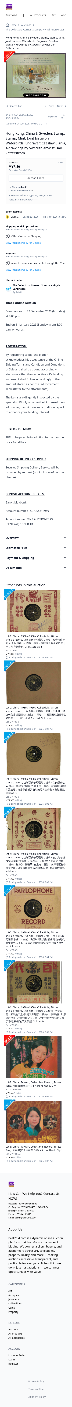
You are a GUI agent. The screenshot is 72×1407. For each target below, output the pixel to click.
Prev (51, 106)
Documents (14, 568)
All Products (15, 1333)
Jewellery (13, 1299)
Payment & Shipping (20, 558)
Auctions (26, 25)
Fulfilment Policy (36, 1396)
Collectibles (15, 1303)
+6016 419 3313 (23, 1214)
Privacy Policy (36, 1381)
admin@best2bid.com (25, 1217)
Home (13, 25)
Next (60, 106)
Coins (11, 1307)
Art (10, 1291)
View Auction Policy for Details (23, 242)
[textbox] (36, 413)
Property (13, 1312)
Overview (12, 538)
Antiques (13, 1295)
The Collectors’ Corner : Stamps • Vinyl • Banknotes (35, 29)
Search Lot (15, 106)
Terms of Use (36, 1389)
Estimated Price (16, 548)
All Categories (16, 1337)
